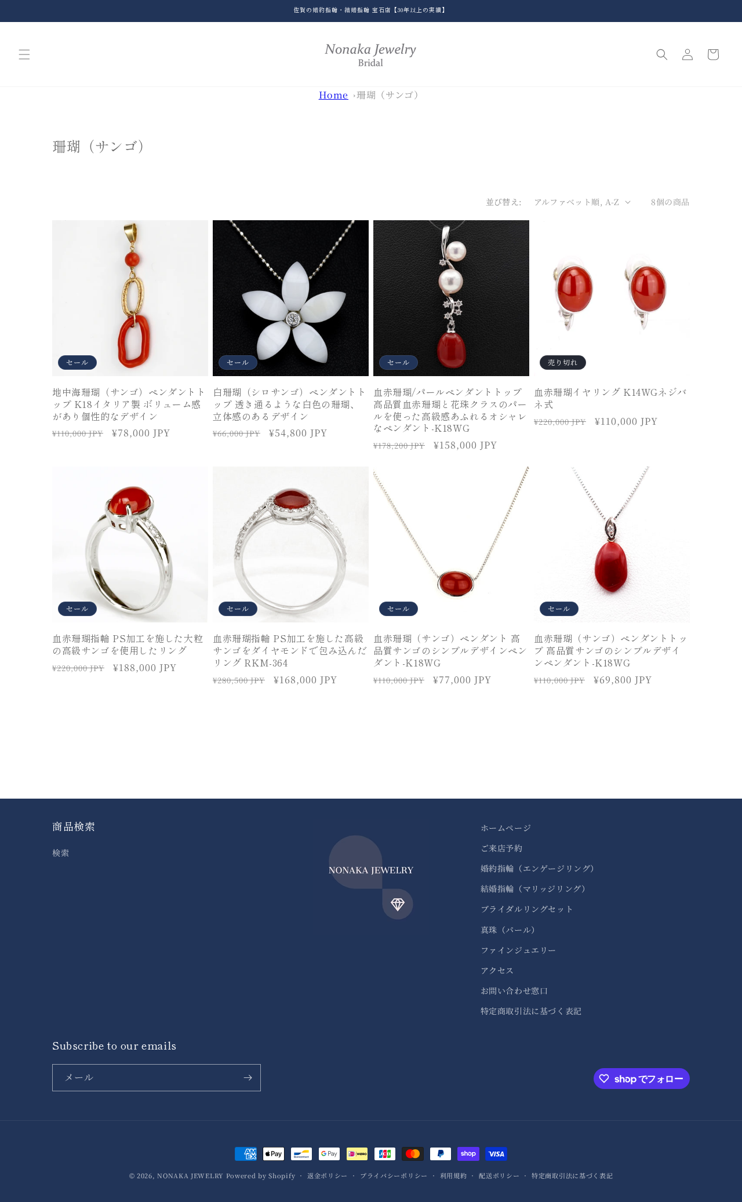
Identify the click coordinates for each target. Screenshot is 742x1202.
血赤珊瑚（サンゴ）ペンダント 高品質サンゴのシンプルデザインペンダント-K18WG (450, 650)
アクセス (497, 970)
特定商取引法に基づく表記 (531, 1011)
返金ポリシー (327, 1175)
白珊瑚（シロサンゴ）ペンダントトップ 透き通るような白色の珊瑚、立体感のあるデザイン (290, 404)
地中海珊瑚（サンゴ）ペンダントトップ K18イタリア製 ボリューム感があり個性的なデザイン (129, 404)
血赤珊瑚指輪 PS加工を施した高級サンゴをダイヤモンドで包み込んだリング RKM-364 (290, 650)
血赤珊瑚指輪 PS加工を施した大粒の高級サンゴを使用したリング (127, 644)
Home (333, 94)
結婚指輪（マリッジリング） (535, 888)
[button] (24, 54)
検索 (60, 852)
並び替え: (504, 201)
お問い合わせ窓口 (514, 990)
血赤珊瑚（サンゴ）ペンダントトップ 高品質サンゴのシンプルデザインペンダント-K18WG (611, 650)
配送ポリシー (499, 1175)
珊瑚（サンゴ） (390, 94)
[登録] (247, 1077)
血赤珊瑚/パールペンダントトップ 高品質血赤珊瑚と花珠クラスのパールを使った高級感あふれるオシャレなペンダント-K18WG (450, 410)
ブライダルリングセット (527, 909)
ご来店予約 (502, 848)
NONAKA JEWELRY (190, 1175)
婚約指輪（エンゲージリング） (540, 868)
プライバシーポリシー (394, 1175)
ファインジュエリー (518, 950)
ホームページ (506, 827)
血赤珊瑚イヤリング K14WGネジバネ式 (610, 398)
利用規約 (453, 1175)
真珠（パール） (510, 929)
